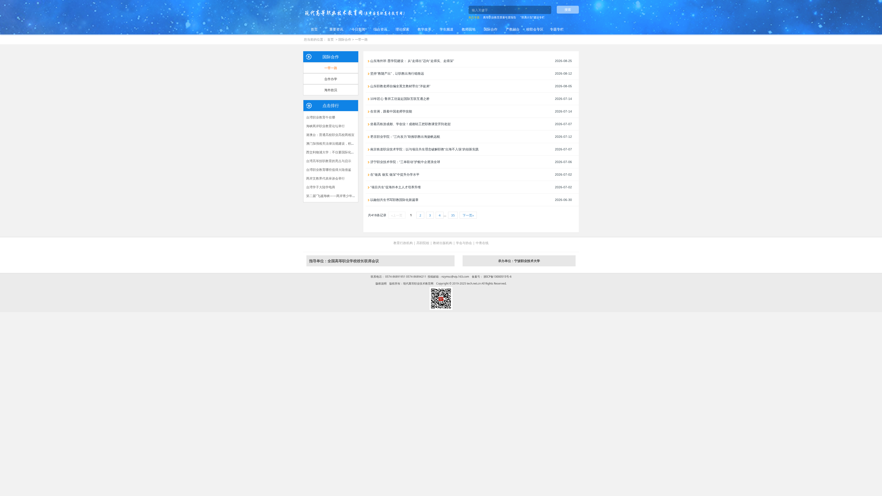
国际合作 (491, 29)
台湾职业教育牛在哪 (320, 117)
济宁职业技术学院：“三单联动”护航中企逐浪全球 (404, 162)
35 (453, 215)
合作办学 (330, 79)
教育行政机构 (403, 243)
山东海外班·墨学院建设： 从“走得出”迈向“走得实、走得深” (411, 61)
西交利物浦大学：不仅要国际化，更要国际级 (338, 152)
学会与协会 (464, 243)
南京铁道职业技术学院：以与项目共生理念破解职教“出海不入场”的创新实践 (424, 149)
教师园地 (468, 29)
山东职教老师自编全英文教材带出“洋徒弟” (399, 86)
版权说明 (381, 283)
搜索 (568, 9)
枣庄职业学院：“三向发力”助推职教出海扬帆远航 (404, 136)
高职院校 (422, 243)
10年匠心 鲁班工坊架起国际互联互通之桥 (399, 99)
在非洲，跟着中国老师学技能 (390, 111)
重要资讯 (336, 29)
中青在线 (482, 243)
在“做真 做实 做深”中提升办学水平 (394, 174)
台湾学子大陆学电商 (320, 187)
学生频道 (446, 29)
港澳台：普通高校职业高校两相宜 (330, 134)
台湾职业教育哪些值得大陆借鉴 (328, 169)
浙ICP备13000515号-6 (497, 277)
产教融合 (513, 29)
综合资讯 (380, 29)
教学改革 (424, 29)
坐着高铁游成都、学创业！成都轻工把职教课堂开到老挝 (410, 124)
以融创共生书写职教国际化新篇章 (393, 200)
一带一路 (361, 39)
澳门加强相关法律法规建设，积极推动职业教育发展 (343, 143)
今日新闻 (358, 29)
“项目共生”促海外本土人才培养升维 (395, 187)
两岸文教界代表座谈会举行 (325, 178)
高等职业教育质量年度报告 (499, 17)
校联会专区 (534, 29)
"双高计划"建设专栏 (532, 17)
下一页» (468, 215)
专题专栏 (557, 29)
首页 (314, 29)
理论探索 (402, 29)
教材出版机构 (442, 243)
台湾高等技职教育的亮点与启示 (328, 161)
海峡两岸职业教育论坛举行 (325, 126)
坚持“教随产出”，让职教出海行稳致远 (396, 73)
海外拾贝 (330, 90)
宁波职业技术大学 (527, 261)
